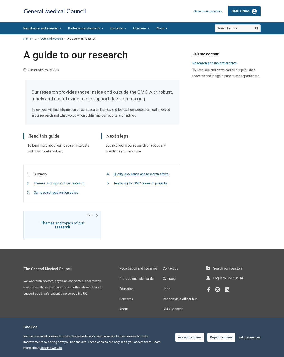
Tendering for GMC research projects (140, 183)
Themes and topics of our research (59, 183)
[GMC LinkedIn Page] (228, 290)
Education (116, 28)
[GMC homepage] (54, 11)
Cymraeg (169, 279)
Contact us (170, 268)
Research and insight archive (214, 63)
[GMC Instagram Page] (219, 290)
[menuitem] (42, 28)
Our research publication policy (56, 192)
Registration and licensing (40, 28)
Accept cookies (190, 337)
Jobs (166, 289)
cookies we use (51, 348)
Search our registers (208, 11)
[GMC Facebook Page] (210, 290)
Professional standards (84, 28)
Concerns (140, 28)
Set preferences (249, 337)
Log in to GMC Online (228, 278)
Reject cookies (221, 337)
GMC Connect (173, 309)
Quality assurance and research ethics (141, 174)
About (160, 28)
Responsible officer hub (180, 299)
